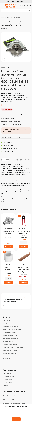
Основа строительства (10, 326)
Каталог (9, 17)
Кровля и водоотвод (9, 332)
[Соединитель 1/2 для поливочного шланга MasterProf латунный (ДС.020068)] (8, 220)
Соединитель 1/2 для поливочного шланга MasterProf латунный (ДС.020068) (8, 232)
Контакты (6, 385)
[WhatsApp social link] (15, 137)
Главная (3, 17)
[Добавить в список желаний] (12, 216)
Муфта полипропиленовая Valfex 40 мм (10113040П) (8, 267)
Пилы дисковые (15, 22)
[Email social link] (11, 137)
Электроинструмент (7, 19)
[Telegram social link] (19, 137)
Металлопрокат (8, 341)
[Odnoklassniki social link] (13, 137)
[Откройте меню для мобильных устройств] (2, 5)
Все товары (6, 320)
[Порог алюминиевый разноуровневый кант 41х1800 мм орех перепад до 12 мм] (23, 256)
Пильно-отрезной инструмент (10, 116)
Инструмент (17, 17)
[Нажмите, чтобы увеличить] (4, 58)
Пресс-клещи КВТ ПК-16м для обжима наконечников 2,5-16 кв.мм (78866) (23, 231)
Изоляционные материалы (12, 329)
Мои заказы (7, 373)
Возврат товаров (8, 379)
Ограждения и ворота (10, 350)
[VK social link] (17, 137)
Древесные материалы (10, 338)
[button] (3, 47)
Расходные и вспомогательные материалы (13, 357)
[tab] (5, 159)
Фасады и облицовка (10, 335)
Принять (16, 419)
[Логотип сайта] (11, 5)
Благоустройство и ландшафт (13, 347)
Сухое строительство (10, 344)
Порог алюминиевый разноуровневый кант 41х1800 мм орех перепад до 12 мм (23, 268)
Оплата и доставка (9, 376)
